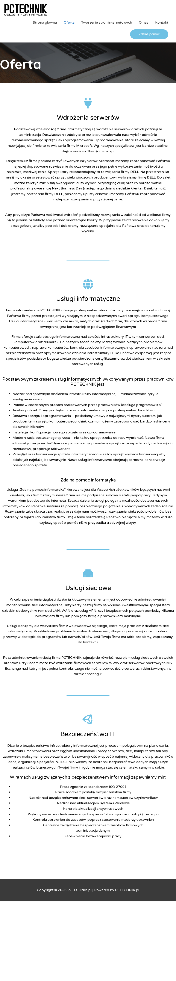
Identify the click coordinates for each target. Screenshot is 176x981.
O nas (143, 22)
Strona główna (45, 22)
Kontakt (161, 22)
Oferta (69, 22)
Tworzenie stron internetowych (106, 22)
